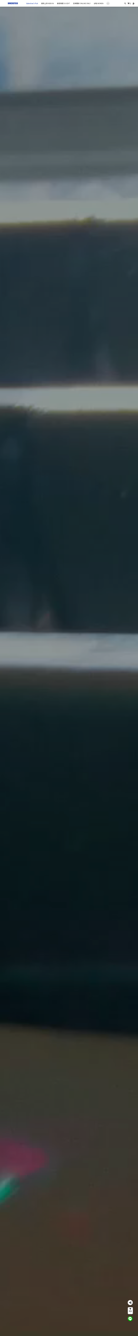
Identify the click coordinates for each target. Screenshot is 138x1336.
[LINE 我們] (130, 1318)
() (130, 3)
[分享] (130, 1302)
